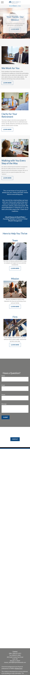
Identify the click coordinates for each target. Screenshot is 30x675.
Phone (3, 394)
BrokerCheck (18, 668)
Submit (5, 417)
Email (3, 385)
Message (4, 404)
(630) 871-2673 (17, 653)
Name (3, 375)
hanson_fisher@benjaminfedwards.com (15, 662)
